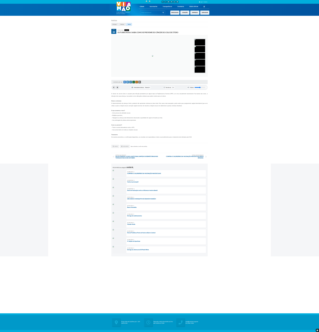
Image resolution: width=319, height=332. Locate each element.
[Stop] (117, 87)
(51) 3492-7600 (190, 323)
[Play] (113, 87)
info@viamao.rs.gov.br (192, 322)
